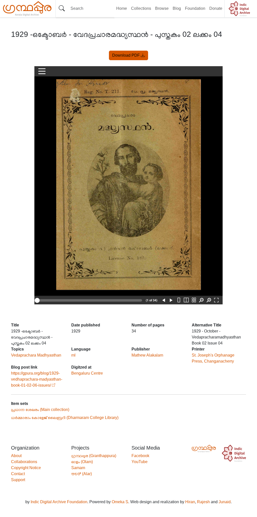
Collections (141, 8)
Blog (177, 8)
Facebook (140, 456)
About (16, 456)
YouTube (140, 462)
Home (121, 8)
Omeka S (120, 502)
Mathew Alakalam (147, 355)
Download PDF (126, 55)
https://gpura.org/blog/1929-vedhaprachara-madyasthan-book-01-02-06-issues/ (36, 379)
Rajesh (203, 502)
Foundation (195, 8)
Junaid (225, 502)
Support (18, 480)
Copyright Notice (26, 468)
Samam (78, 468)
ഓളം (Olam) (82, 462)
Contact (18, 474)
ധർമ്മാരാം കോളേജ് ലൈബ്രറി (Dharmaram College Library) (64, 417)
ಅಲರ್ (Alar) (81, 474)
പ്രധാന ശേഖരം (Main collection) (40, 409)
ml (73, 355)
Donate (215, 8)
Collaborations (24, 462)
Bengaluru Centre (87, 373)
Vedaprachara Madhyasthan (36, 355)
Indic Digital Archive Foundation (59, 502)
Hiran (190, 502)
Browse (162, 8)
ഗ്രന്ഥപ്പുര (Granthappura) (93, 456)
